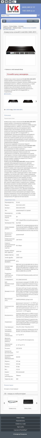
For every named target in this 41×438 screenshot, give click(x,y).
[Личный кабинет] (13, 1)
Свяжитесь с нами (21, 424)
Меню (9, 21)
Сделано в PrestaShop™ (20, 430)
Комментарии (8, 385)
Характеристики (9, 118)
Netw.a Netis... (28, 408)
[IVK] (20, 9)
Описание (7, 115)
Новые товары (20, 418)
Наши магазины (20, 421)
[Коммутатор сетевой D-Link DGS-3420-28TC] (13, 101)
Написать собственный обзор (14, 69)
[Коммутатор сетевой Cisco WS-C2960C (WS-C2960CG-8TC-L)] (13, 402)
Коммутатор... (13, 408)
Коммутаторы (17, 28)
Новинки (30, 21)
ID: (5, 109)
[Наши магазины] (10, 1)
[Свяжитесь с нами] (6, 1)
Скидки (36, 21)
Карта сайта (20, 427)
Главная (5, 26)
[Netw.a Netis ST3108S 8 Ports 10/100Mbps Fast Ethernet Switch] (28, 402)
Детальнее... (8, 94)
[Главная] (2, 1)
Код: (11, 109)
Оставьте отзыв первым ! (11, 389)
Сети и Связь (13, 26)
